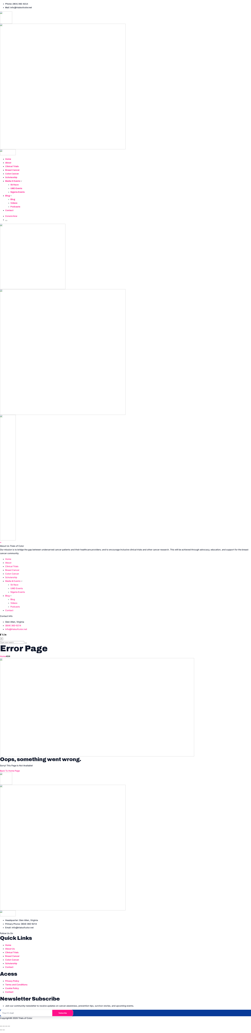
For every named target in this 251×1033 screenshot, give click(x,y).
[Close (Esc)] (9, 1026)
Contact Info (6, 616)
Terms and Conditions (16, 984)
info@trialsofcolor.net (16, 629)
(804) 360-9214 (13, 625)
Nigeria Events (17, 192)
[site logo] (125, 83)
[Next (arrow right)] (4, 1029)
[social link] (1, 635)
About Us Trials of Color (12, 546)
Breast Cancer (12, 170)
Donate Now (11, 216)
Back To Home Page (10, 770)
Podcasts (15, 207)
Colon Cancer (12, 174)
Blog (7, 196)
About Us (10, 948)
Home (8, 159)
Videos (13, 203)
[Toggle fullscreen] (4, 1026)
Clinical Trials (12, 166)
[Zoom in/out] (1, 1026)
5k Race (14, 185)
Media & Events (13, 181)
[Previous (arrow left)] (1, 1029)
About (8, 163)
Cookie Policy (12, 988)
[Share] (6, 1026)
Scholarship (11, 177)
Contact (9, 210)
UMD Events (16, 188)
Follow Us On (6, 933)
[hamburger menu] (6, 220)
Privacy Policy (12, 981)
